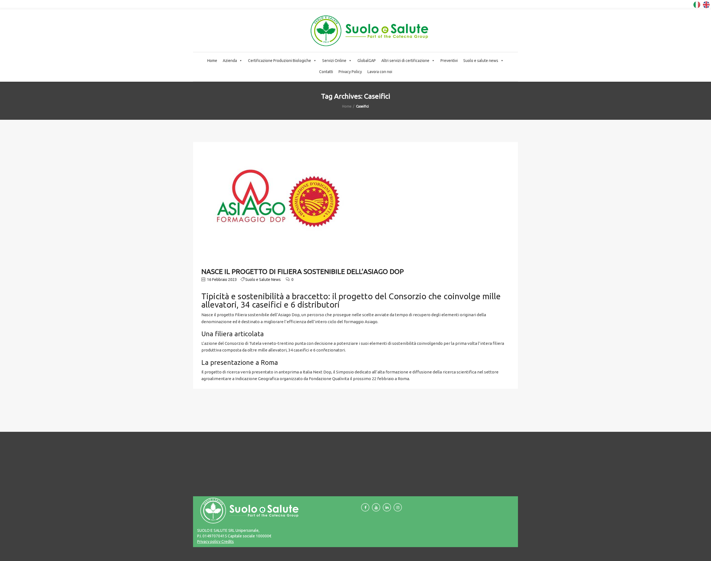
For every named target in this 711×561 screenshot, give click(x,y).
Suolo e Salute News (263, 279)
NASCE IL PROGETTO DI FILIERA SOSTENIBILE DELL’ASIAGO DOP (302, 271)
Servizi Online (334, 60)
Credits (227, 541)
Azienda (230, 60)
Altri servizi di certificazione (405, 60)
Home (212, 60)
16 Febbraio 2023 (221, 279)
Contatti (326, 71)
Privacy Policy (350, 71)
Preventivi (449, 60)
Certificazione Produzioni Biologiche (279, 60)
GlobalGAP (366, 60)
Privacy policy (209, 541)
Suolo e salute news (480, 60)
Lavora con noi (379, 71)
